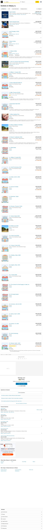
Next (26, 358)
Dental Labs (31, 469)
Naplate (2, 462)
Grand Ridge (24, 461)
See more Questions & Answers (21, 403)
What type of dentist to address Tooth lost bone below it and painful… (12, 398)
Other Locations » (38, 12)
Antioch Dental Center (14, 21)
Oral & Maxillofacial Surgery (19, 93)
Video (22, 14)
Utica (12, 461)
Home (2, 354)
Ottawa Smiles (12, 41)
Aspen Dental (12, 11)
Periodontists (14, 73)
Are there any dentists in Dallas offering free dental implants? (11, 395)
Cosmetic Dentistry (21, 115)
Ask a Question (22, 392)
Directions (18, 14)
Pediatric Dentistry (15, 126)
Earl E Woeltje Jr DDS (14, 31)
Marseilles (2, 461)
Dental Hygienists (25, 13)
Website (10, 14)
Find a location (40, 409)
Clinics (13, 93)
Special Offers (14, 14)
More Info (24, 14)
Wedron (34, 461)
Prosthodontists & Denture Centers (22, 73)
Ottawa (7, 354)
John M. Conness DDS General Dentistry (7, 435)
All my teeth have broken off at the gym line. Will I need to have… (11, 401)
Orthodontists (14, 13)
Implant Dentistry (19, 13)
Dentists (10, 13)
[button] (41, 1)
